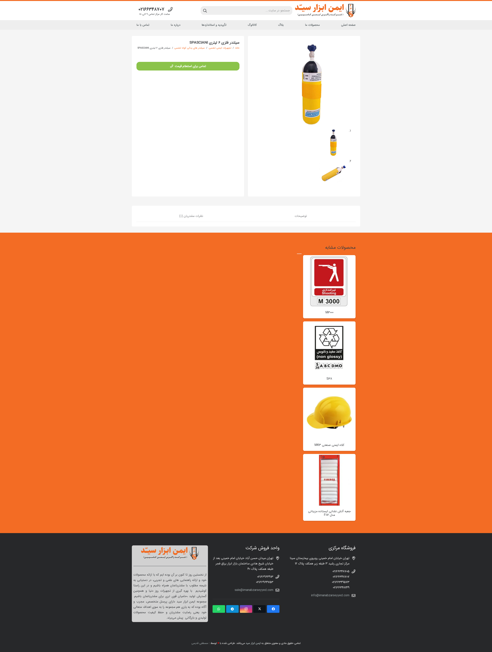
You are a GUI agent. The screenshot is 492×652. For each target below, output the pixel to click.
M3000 (329, 312)
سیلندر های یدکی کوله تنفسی (189, 48)
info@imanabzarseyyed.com (330, 595)
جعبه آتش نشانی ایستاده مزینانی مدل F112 (329, 513)
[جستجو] (205, 10)
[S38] (329, 324)
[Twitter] (259, 609)
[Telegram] (232, 609)
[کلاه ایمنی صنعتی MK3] (329, 390)
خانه (237, 48)
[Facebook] (273, 609)
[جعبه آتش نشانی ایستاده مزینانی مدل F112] (329, 456)
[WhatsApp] (219, 609)
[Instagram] (246, 609)
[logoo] (325, 10)
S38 (329, 378)
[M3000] (329, 257)
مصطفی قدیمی (199, 643)
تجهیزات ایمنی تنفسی (220, 48)
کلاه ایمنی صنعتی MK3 (329, 445)
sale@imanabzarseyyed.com (254, 590)
